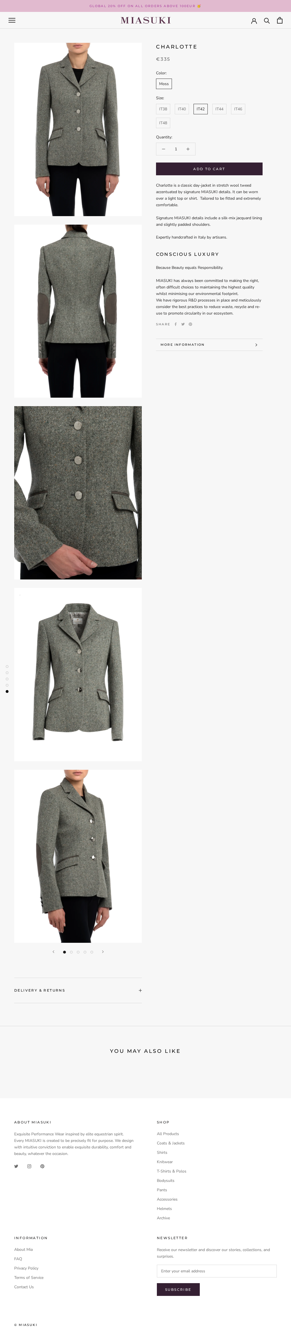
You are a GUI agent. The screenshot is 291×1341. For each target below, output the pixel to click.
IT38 (163, 109)
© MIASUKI (25, 1325)
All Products (168, 1134)
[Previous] (53, 951)
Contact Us (24, 1287)
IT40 (182, 109)
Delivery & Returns (39, 990)
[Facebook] (175, 324)
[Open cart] (279, 20)
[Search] (267, 20)
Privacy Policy (26, 1268)
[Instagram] (29, 1166)
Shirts (162, 1152)
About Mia (23, 1249)
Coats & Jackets (171, 1143)
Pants (162, 1190)
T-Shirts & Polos (171, 1171)
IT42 (201, 109)
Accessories (167, 1199)
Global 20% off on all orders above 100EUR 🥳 (146, 6)
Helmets (164, 1208)
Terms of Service (28, 1277)
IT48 (163, 123)
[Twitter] (183, 324)
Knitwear (165, 1162)
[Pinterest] (190, 324)
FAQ (18, 1259)
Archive (163, 1218)
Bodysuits (165, 1180)
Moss (164, 84)
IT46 (238, 109)
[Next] (103, 951)
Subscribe (178, 1289)
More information (183, 345)
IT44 (219, 109)
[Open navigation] (12, 20)
